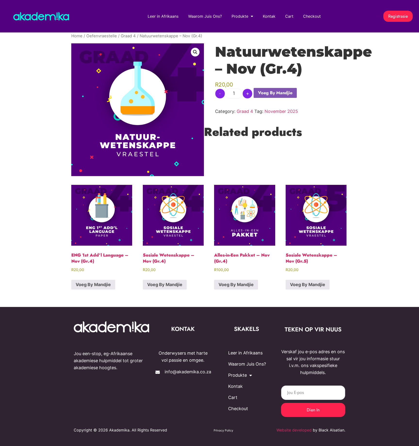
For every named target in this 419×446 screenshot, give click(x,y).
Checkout (312, 16)
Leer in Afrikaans (163, 16)
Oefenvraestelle (101, 35)
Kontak (269, 16)
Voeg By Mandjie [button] (93, 284)
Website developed (294, 430)
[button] (195, 52)
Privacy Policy (223, 430)
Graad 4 (128, 35)
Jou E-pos (291, 383)
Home (76, 35)
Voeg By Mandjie (275, 93)
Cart (289, 16)
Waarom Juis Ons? (205, 16)
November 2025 (281, 111)
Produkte (240, 16)
